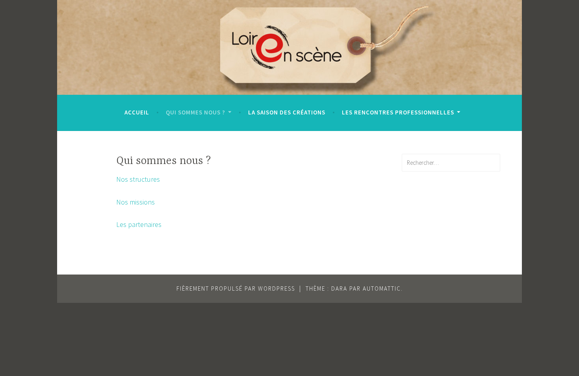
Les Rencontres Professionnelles (398, 112)
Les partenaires (138, 224)
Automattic (382, 288)
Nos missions (135, 201)
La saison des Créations (286, 112)
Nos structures (138, 179)
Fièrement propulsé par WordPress (235, 288)
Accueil (136, 112)
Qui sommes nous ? (195, 112)
